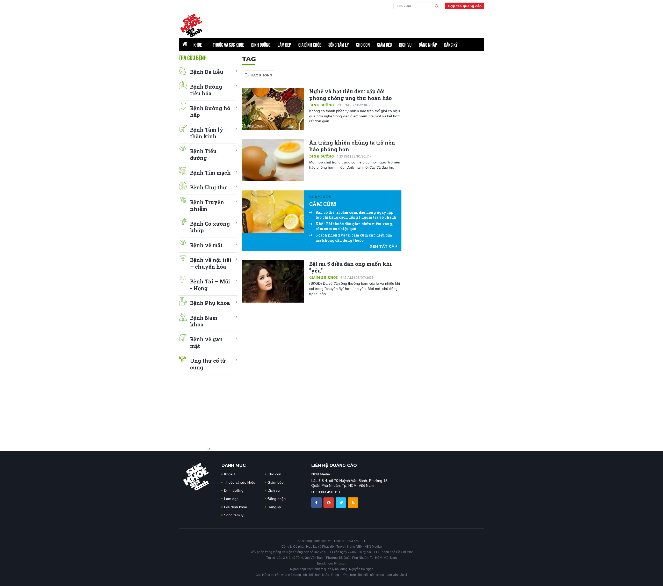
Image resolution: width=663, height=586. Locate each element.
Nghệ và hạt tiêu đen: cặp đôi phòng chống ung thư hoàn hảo (350, 94)
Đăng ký (451, 45)
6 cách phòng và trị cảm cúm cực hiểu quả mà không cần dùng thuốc (353, 238)
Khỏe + (230, 474)
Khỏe (199, 45)
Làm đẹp (284, 45)
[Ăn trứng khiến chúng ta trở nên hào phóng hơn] (273, 160)
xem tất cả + (384, 246)
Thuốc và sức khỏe (228, 45)
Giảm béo (384, 45)
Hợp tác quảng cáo (465, 6)
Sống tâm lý (338, 45)
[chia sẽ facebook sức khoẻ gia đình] (317, 502)
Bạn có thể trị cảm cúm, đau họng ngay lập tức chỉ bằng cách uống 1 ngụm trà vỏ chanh (356, 215)
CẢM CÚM (322, 204)
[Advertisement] (358, 23)
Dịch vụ (405, 45)
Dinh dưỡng (260, 45)
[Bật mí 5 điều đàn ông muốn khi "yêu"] (273, 281)
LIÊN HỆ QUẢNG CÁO (334, 465)
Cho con (363, 45)
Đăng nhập (428, 45)
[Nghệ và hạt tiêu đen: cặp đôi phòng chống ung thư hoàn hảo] (273, 109)
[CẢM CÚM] (273, 211)
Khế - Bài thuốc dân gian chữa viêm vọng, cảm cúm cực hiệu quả (354, 226)
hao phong (261, 75)
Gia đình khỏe (309, 45)
